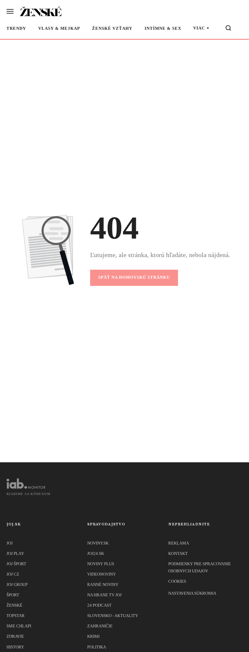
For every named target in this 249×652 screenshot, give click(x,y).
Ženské (14, 605)
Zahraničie (100, 626)
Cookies (177, 581)
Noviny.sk (98, 543)
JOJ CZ (12, 574)
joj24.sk (95, 553)
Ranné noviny (102, 584)
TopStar (15, 615)
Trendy (16, 28)
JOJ (9, 543)
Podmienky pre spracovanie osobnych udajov (199, 567)
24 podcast (99, 605)
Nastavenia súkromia (192, 593)
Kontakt (178, 553)
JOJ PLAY (15, 553)
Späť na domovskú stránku (134, 277)
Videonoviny (101, 574)
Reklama (178, 543)
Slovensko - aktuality (112, 615)
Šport (12, 594)
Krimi (93, 636)
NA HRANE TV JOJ (104, 594)
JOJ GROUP (17, 584)
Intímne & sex (163, 28)
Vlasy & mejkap (59, 28)
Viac (199, 28)
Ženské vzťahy (112, 28)
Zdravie (15, 636)
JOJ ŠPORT (16, 563)
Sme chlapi (18, 626)
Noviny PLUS (100, 563)
